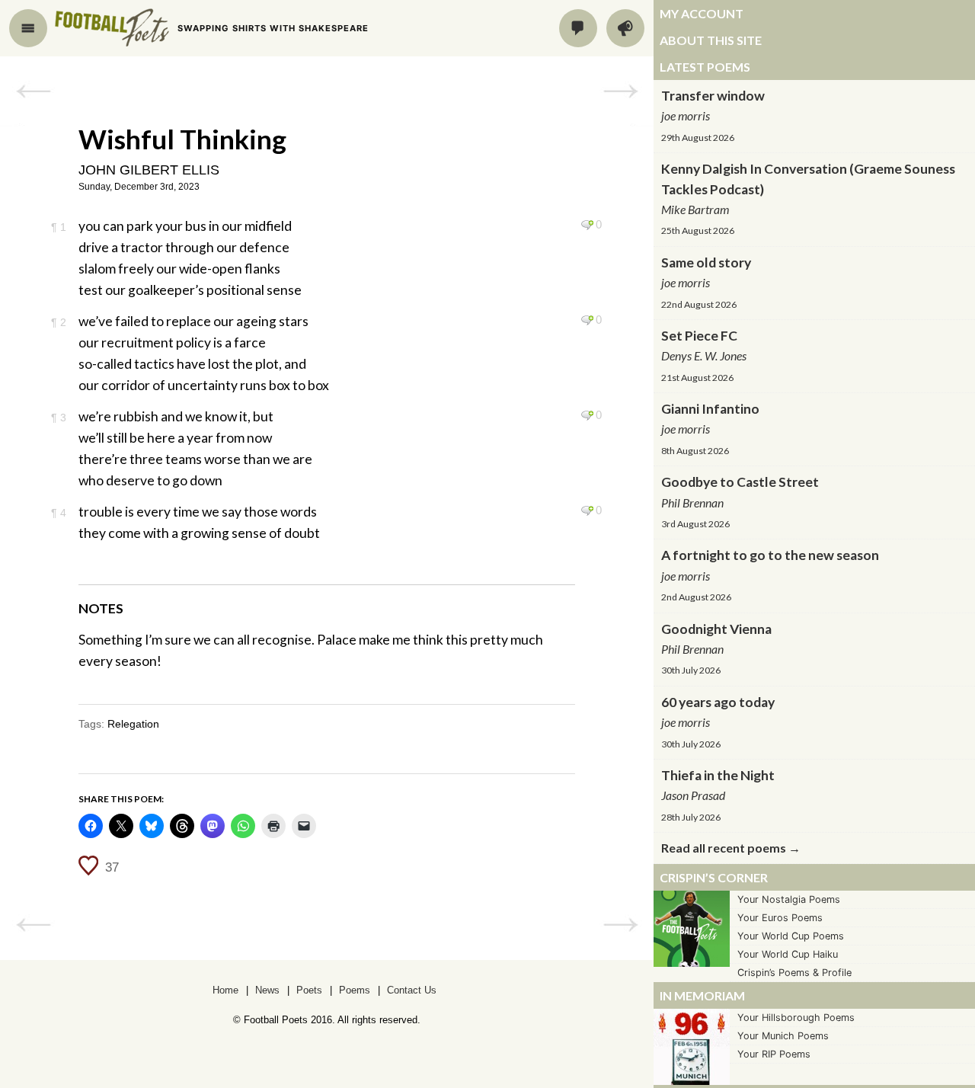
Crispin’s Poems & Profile (794, 972)
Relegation (133, 724)
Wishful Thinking (182, 139)
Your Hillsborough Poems (796, 1017)
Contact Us (411, 990)
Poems (354, 990)
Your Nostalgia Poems (788, 899)
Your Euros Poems (780, 917)
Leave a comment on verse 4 (586, 510)
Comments (578, 28)
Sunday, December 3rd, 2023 (139, 186)
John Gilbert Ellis (148, 170)
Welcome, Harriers (33, 91)
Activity (625, 28)
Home (225, 990)
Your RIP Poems (773, 1054)
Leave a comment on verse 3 (586, 415)
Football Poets (112, 27)
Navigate (28, 28)
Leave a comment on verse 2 (586, 320)
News (267, 990)
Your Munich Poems (783, 1036)
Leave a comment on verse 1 (586, 224)
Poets (309, 990)
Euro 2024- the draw (620, 91)
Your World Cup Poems (790, 936)
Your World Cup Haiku (787, 954)
